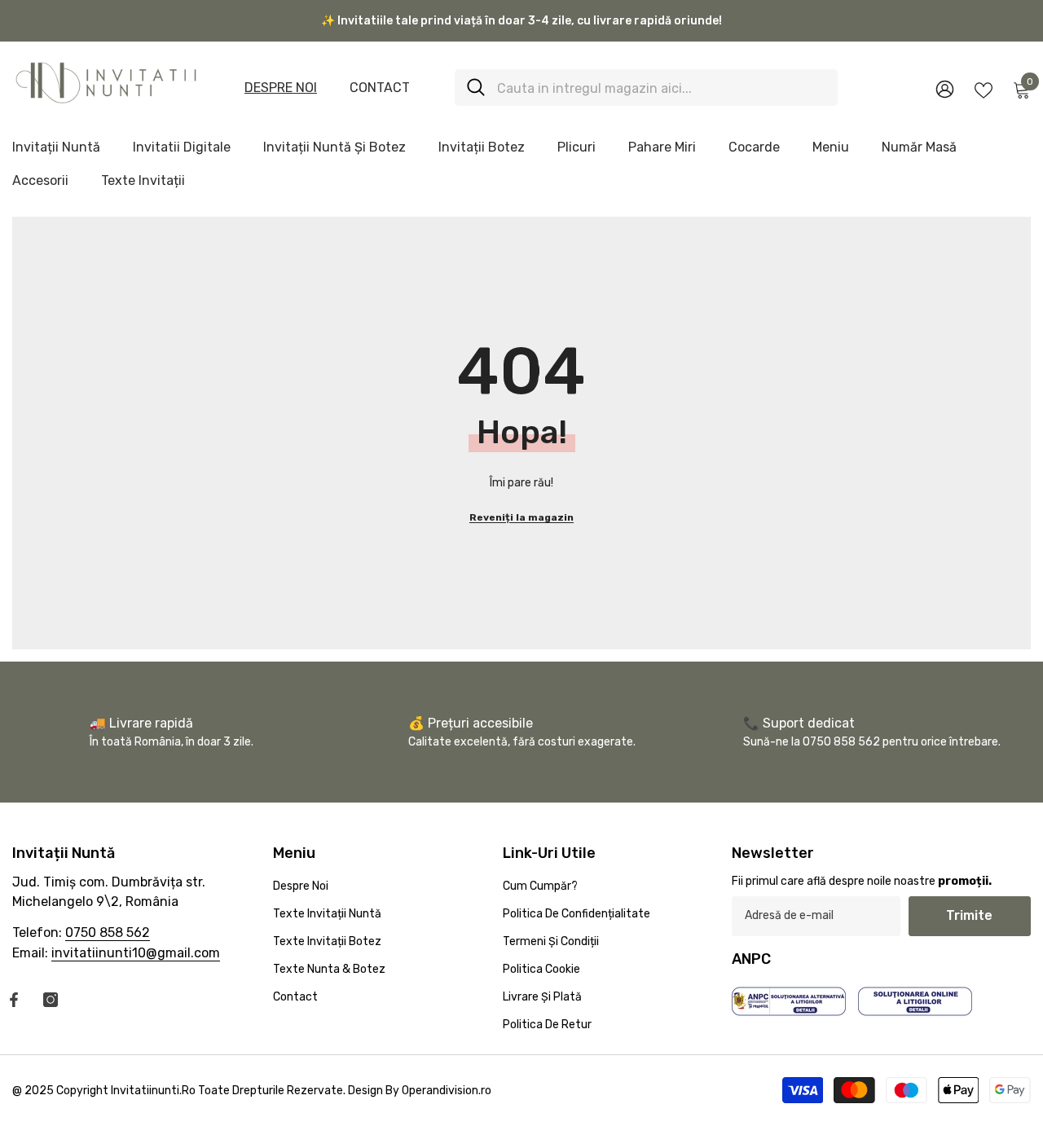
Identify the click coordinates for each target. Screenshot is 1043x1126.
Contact (380, 87)
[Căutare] (646, 87)
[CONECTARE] (944, 88)
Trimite (969, 915)
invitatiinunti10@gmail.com (135, 953)
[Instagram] (50, 999)
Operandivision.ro (446, 1090)
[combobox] (661, 87)
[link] (521, 732)
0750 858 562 (107, 932)
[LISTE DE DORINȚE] (983, 89)
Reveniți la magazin (521, 517)
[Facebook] (14, 999)
